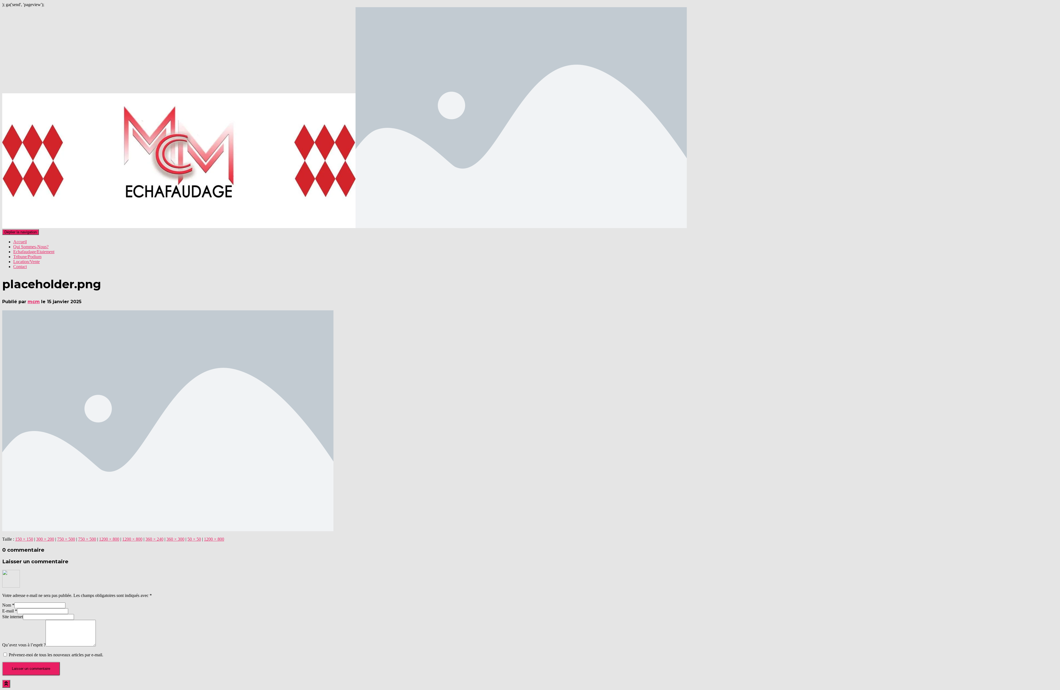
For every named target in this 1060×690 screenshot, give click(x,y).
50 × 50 (194, 539)
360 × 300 (175, 539)
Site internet (12, 616)
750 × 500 (66, 539)
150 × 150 (24, 539)
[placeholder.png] (167, 529)
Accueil (20, 241)
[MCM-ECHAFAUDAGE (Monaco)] (344, 226)
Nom (8, 605)
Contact (20, 266)
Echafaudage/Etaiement (33, 251)
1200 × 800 (109, 539)
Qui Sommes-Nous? (31, 246)
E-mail (9, 611)
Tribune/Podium (27, 256)
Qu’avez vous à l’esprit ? (24, 645)
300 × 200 (45, 539)
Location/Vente (26, 261)
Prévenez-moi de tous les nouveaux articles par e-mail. (56, 654)
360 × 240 (154, 539)
